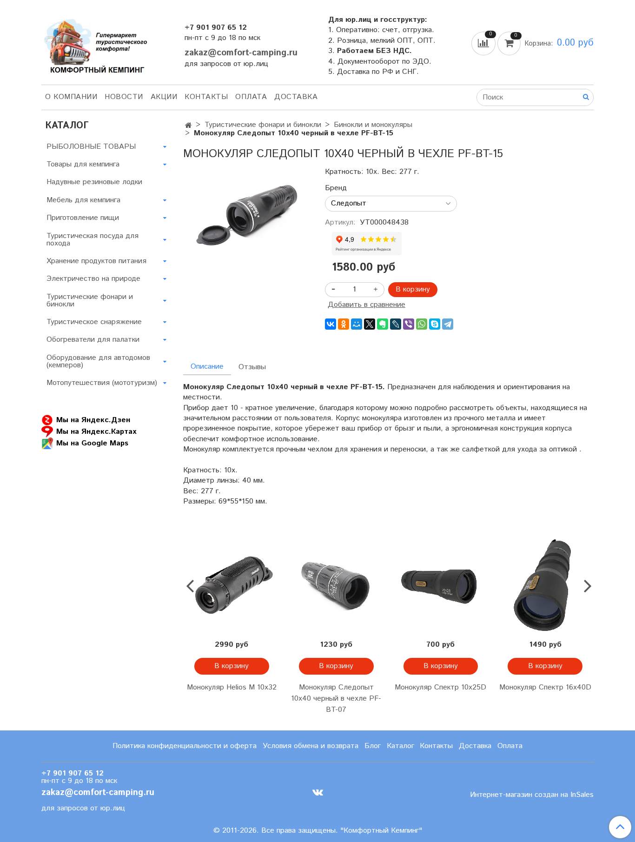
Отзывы (252, 367)
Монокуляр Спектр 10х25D (440, 687)
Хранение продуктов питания (96, 261)
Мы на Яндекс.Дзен (93, 420)
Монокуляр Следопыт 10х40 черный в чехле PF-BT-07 (336, 698)
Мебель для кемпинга (83, 200)
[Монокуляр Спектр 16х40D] (545, 585)
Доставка (296, 97)
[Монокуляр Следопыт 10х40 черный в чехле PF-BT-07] (336, 585)
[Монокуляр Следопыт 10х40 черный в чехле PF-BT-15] (246, 216)
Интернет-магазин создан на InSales (532, 795)
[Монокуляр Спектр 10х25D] (440, 585)
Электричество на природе (93, 278)
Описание (207, 366)
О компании (71, 97)
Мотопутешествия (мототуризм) (101, 383)
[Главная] (188, 125)
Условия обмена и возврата (310, 746)
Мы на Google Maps (92, 443)
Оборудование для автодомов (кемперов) (98, 361)
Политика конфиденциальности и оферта (184, 746)
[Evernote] (382, 324)
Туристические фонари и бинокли (263, 124)
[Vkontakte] (317, 792)
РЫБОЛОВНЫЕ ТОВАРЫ (91, 146)
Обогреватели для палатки (92, 339)
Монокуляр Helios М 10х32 (232, 687)
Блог (372, 746)
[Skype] (434, 324)
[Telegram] (447, 324)
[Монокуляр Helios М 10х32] (231, 585)
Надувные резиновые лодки (94, 182)
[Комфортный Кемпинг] (94, 43)
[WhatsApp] (421, 324)
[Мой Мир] (356, 324)
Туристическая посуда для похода (92, 240)
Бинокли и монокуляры (373, 124)
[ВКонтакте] (330, 324)
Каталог (400, 746)
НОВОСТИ (124, 97)
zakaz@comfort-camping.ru (241, 52)
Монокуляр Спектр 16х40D (545, 687)
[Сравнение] (484, 43)
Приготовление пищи (82, 217)
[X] (369, 324)
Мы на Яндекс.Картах (96, 431)
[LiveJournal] (395, 324)
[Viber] (408, 324)
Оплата (251, 97)
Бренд (336, 188)
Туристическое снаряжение (94, 322)
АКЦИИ (164, 97)
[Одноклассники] (343, 324)
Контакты (206, 97)
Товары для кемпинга (82, 164)
